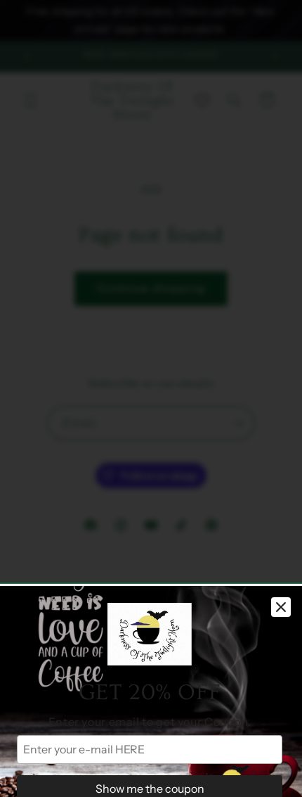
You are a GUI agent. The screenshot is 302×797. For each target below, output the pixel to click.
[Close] (281, 607)
